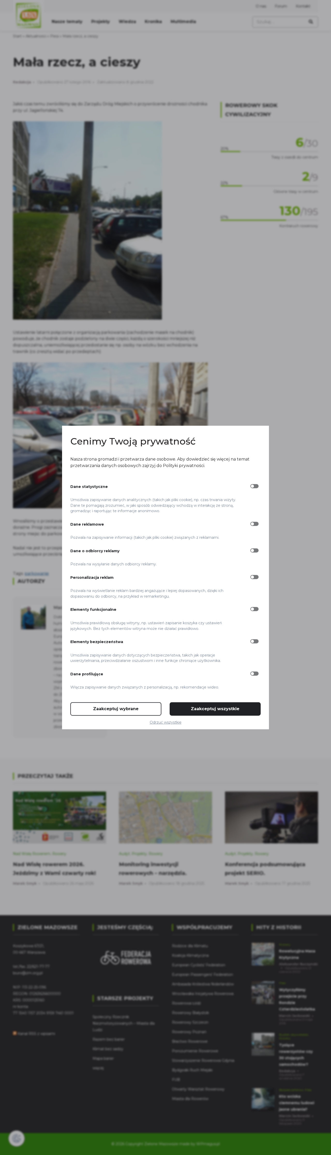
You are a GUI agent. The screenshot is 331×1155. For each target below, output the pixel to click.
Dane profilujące (86, 674)
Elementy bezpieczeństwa (96, 641)
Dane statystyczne (89, 486)
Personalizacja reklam (92, 577)
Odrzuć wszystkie (166, 722)
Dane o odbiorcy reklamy (94, 551)
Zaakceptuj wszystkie (215, 708)
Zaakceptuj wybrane (116, 708)
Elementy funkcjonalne (93, 609)
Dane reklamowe (87, 524)
